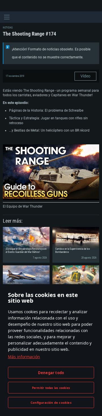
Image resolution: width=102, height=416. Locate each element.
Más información (24, 356)
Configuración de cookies (51, 402)
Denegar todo (51, 372)
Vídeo (85, 76)
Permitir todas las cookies (51, 388)
